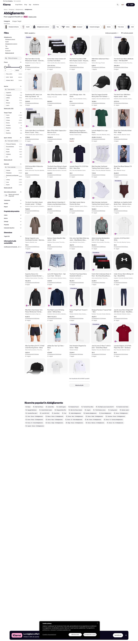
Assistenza (36, 4)
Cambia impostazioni (49, 634)
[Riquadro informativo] (35, 33)
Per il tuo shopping (7, 1)
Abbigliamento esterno (11, 44)
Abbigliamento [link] (19, 9)
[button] (122, 4)
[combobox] (111, 33)
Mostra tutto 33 (8, 159)
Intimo (7, 48)
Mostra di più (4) (9, 53)
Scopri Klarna (18, 4)
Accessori (7, 50)
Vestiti (7, 41)
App (30, 4)
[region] (69, 630)
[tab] (7, 21)
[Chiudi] (97, 623)
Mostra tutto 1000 (8, 108)
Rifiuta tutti (75, 634)
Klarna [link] (5, 9)
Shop (25, 4)
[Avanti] (132, 27)
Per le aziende (17, 1)
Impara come (32, 17)
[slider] (5, 67)
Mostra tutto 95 (8, 187)
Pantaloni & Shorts (10, 39)
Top (6, 46)
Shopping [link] (11, 9)
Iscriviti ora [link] (118, 635)
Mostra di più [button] (79, 385)
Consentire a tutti (90, 634)
